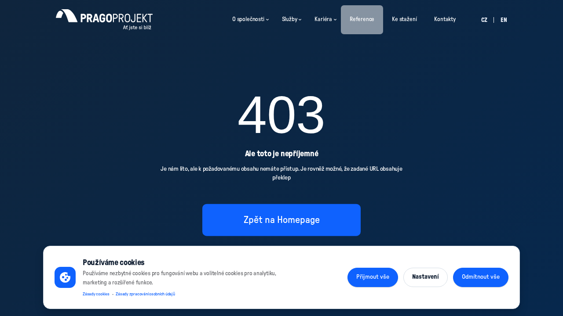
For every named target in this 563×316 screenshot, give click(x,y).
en (504, 20)
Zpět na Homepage (282, 219)
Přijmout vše (372, 277)
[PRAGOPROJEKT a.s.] (104, 19)
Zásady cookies (96, 294)
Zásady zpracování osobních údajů (145, 294)
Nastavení (425, 277)
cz (484, 20)
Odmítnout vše (481, 277)
